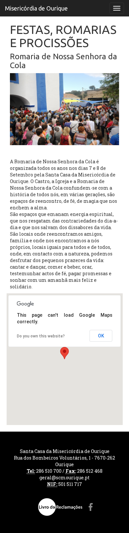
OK (101, 335)
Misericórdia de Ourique (36, 8)
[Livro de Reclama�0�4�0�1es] (60, 507)
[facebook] (91, 507)
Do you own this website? (41, 336)
